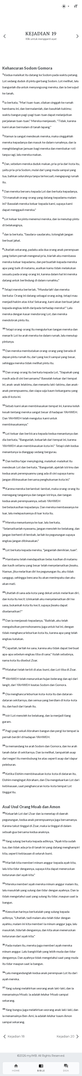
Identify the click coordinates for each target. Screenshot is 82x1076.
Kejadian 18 (16, 1036)
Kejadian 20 (66, 1036)
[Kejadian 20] (77, 36)
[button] (65, 6)
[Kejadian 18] (4, 36)
